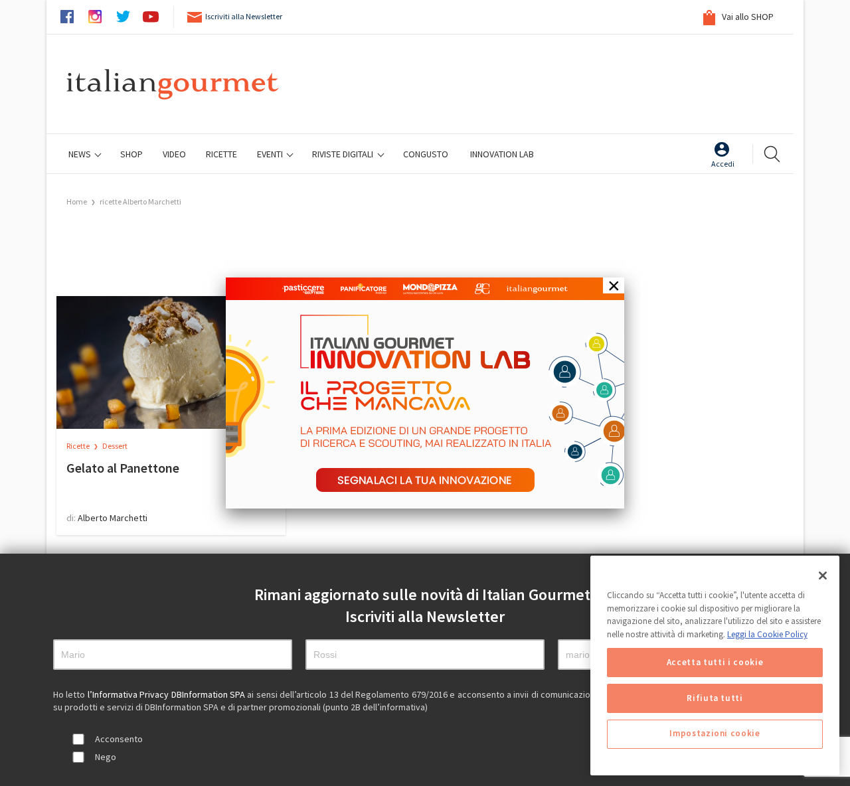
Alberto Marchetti (112, 518)
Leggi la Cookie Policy (767, 634)
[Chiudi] (822, 575)
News (80, 154)
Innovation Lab (502, 154)
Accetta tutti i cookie (715, 662)
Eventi (271, 154)
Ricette (78, 446)
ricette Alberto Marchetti (140, 201)
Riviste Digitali (343, 154)
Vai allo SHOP (747, 17)
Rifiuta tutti (715, 698)
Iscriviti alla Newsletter (243, 16)
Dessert (115, 446)
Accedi (722, 164)
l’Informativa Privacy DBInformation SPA (168, 694)
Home (76, 201)
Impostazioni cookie (714, 734)
